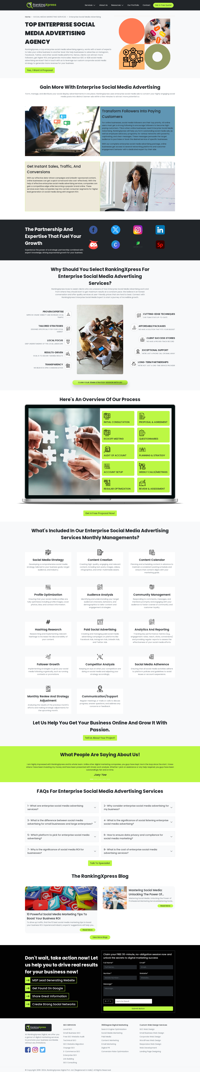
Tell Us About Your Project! (100, 737)
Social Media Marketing (111, 1033)
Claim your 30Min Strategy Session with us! (100, 382)
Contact (146, 5)
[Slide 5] (108, 779)
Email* (142, 962)
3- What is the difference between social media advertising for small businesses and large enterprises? (60, 822)
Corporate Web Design (150, 1036)
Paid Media (106, 1036)
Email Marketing (108, 1044)
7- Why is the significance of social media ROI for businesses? (55, 851)
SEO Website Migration (73, 1044)
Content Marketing (110, 1040)
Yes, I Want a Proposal (40, 70)
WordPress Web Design (150, 1040)
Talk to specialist (100, 863)
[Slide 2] (96, 779)
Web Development (148, 1047)
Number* (107, 973)
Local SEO (67, 1029)
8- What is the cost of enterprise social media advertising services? (130, 851)
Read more (87, 930)
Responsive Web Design (150, 1044)
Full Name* (108, 962)
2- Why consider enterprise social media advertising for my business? (136, 807)
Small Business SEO (71, 1033)
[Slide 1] (91, 779)
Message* (107, 984)
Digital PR (105, 1047)
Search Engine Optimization (114, 1029)
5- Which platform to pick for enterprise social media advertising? (58, 836)
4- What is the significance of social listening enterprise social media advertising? (136, 822)
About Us (103, 5)
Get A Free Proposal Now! (100, 513)
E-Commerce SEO (71, 1051)
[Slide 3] (100, 779)
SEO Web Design (147, 1029)
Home (27, 17)
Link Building (68, 1059)
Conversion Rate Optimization (115, 1051)
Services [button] (89, 5)
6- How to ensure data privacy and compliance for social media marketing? (133, 836)
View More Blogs (100, 937)
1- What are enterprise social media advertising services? (55, 807)
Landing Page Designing (150, 1051)
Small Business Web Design (152, 1033)
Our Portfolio (133, 5)
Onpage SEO (69, 1047)
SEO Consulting (70, 1062)
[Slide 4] (104, 779)
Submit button (138, 1008)
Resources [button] (116, 5)
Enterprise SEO (70, 1055)
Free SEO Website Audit (73, 1036)
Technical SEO (69, 1040)
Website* (144, 973)
